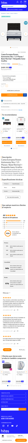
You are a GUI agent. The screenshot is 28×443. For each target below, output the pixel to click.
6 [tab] (16, 385)
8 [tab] (20, 385)
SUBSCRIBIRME (22, 409)
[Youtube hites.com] (12, 426)
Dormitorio (3, 13)
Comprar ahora (12, 95)
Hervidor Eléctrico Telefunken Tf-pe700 (21, 372)
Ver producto (7, 145)
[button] (17, 2)
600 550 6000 (7, 418)
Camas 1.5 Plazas (13, 13)
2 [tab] (13, 148)
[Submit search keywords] (26, 6)
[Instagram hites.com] (3, 426)
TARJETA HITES (5, 393)
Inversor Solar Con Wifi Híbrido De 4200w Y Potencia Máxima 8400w (21, 129)
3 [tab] (14, 148)
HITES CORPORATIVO (7, 399)
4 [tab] (16, 148)
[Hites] (4, 2)
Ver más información (13, 197)
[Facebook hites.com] (8, 426)
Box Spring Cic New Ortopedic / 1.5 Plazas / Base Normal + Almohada (7, 372)
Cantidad (3, 83)
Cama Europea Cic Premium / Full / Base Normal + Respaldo (7, 129)
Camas (8, 13)
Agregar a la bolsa (13, 90)
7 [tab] (18, 385)
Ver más (7, 349)
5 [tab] (14, 385)
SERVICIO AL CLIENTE (7, 396)
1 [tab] (11, 148)
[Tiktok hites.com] (17, 426)
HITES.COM (4, 402)
